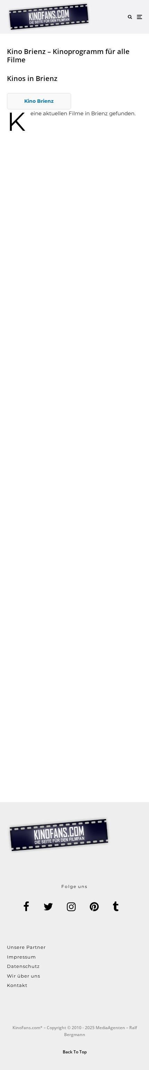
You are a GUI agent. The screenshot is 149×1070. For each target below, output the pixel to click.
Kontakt (17, 985)
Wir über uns (23, 976)
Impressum (21, 957)
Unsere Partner (26, 947)
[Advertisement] (74, 239)
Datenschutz (23, 966)
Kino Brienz (39, 101)
